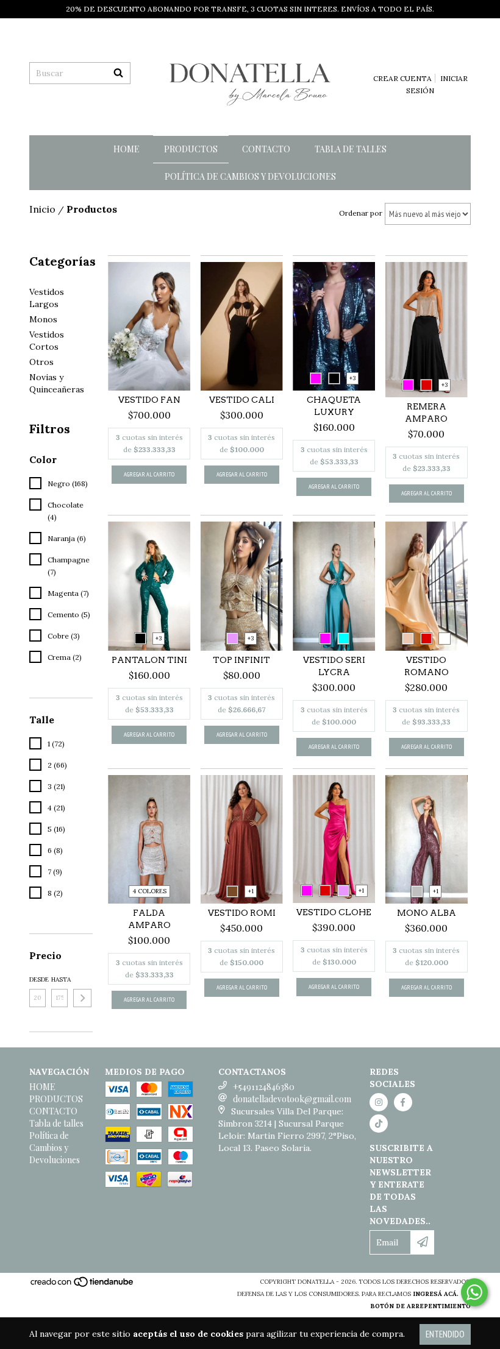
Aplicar (82, 998)
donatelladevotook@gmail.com (292, 1099)
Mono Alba (426, 913)
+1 (251, 891)
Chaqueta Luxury (334, 406)
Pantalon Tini (149, 660)
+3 (352, 378)
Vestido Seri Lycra (334, 666)
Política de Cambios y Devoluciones (250, 176)
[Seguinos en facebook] (403, 1102)
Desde (37, 979)
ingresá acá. (436, 1294)
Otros (41, 361)
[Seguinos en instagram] (379, 1102)
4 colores (149, 891)
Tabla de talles (351, 149)
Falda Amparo (149, 919)
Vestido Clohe (333, 912)
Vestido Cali (241, 400)
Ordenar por (360, 213)
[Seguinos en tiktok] (379, 1123)
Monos (43, 319)
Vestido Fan (149, 400)
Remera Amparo (426, 412)
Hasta (59, 979)
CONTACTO (266, 149)
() (426, 60)
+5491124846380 (264, 1086)
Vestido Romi (242, 913)
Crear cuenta (402, 78)
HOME (126, 149)
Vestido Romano (426, 666)
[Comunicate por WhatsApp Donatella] (474, 1292)
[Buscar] (118, 73)
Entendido (445, 1334)
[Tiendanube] (82, 1285)
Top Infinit (241, 660)
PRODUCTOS (191, 149)
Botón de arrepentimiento (420, 1306)
